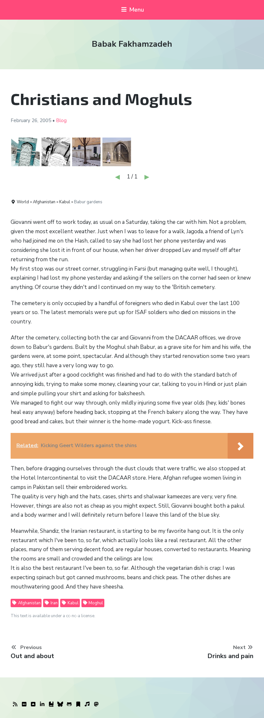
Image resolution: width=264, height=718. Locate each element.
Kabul (73, 603)
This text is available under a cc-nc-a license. (53, 616)
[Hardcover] (51, 704)
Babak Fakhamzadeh (132, 44)
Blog (61, 120)
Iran (54, 603)
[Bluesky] (60, 704)
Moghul (95, 603)
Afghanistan (29, 603)
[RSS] (15, 704)
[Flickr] (24, 704)
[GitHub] (69, 704)
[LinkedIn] (42, 704)
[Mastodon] (96, 704)
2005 (45, 120)
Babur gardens (88, 202)
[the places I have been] (33, 704)
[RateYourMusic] (87, 704)
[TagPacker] (78, 704)
